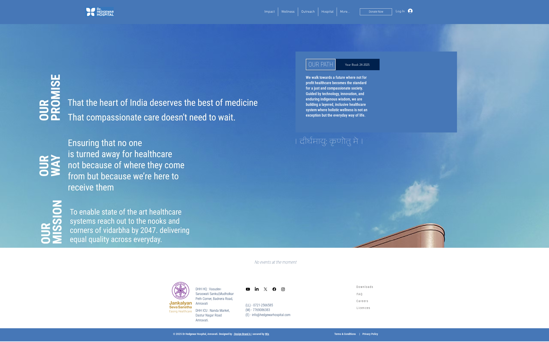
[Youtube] (248, 289)
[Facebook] (274, 289)
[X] (265, 289)
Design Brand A (242, 334)
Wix (267, 334)
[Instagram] (283, 289)
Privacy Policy (370, 334)
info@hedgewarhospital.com (271, 315)
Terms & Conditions (345, 334)
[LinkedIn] (256, 289)
